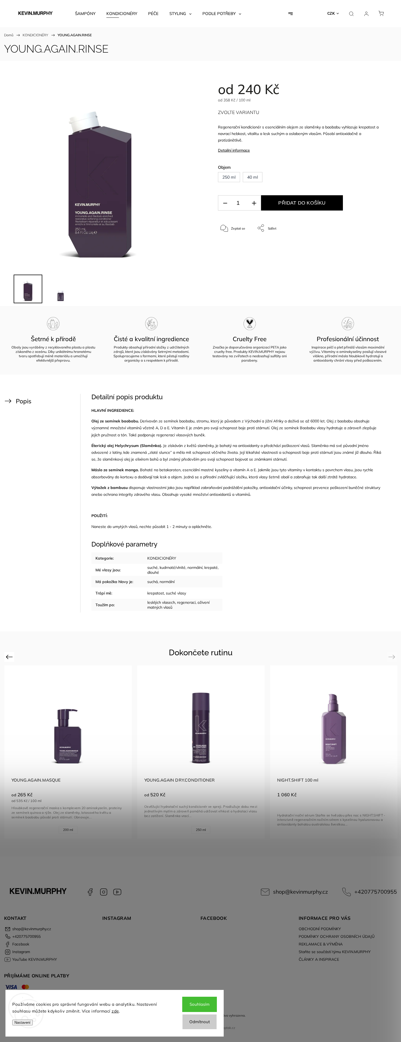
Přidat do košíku (301, 203)
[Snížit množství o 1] (225, 203)
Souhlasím (200, 1004)
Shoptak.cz (227, 1028)
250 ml (46, 830)
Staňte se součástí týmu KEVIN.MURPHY (335, 951)
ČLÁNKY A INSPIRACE (319, 959)
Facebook (90, 892)
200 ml (322, 830)
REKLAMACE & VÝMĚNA (321, 944)
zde (115, 1011)
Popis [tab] (23, 401)
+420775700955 (375, 891)
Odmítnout (199, 1021)
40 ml (66, 830)
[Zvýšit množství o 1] (254, 203)
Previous (10, 657)
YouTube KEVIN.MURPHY (117, 892)
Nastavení (22, 1022)
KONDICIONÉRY (161, 558)
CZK (331, 13)
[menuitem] (85, 13)
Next (392, 657)
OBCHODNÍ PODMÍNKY (320, 928)
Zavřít (370, 246)
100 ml (189, 830)
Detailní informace (234, 150)
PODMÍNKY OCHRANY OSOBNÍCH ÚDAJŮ (337, 936)
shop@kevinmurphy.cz (300, 891)
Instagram (104, 892)
